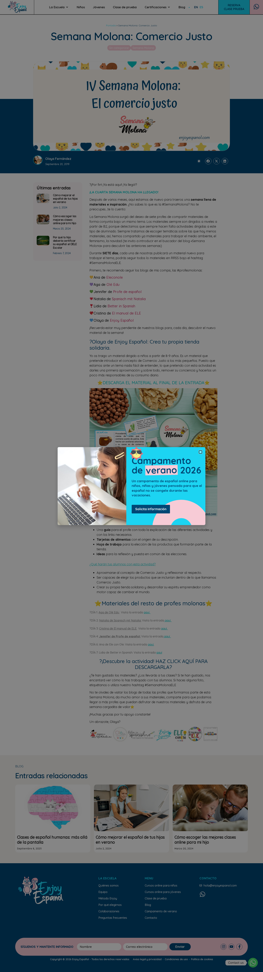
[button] (200, 452)
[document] (131, 486)
